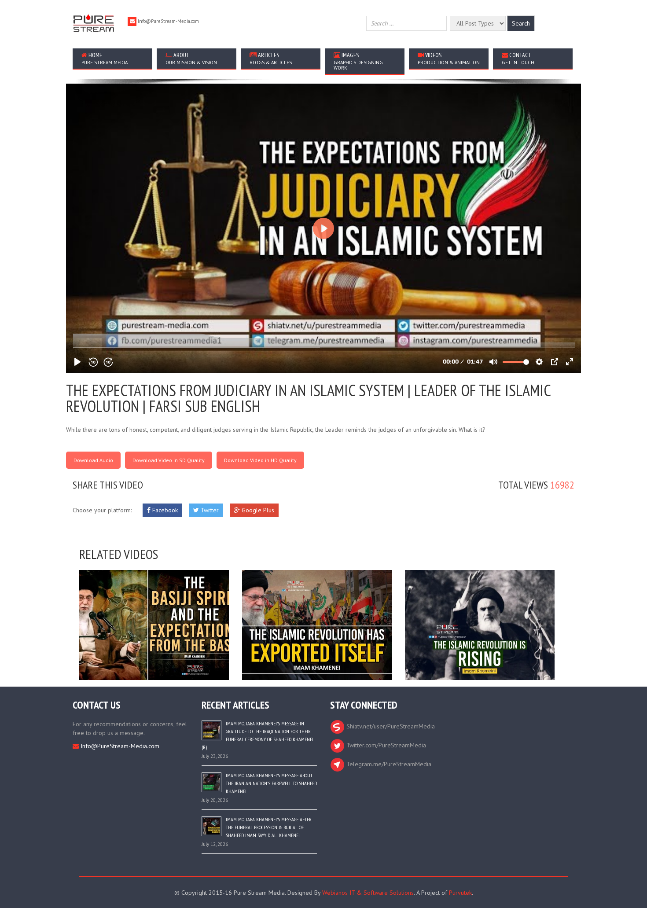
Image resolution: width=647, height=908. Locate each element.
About (191, 58)
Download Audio (93, 460)
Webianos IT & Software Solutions (368, 893)
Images (358, 61)
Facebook (164, 510)
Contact (518, 58)
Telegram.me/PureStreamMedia (388, 764)
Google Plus (257, 510)
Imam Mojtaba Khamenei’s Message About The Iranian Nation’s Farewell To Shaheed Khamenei (271, 783)
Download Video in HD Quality (260, 460)
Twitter (209, 510)
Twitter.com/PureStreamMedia (385, 745)
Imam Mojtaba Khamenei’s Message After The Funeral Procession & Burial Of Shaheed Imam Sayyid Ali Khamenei (269, 827)
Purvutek (460, 893)
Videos (449, 58)
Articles (271, 58)
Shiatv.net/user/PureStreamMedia (390, 726)
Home (104, 58)
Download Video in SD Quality (168, 460)
